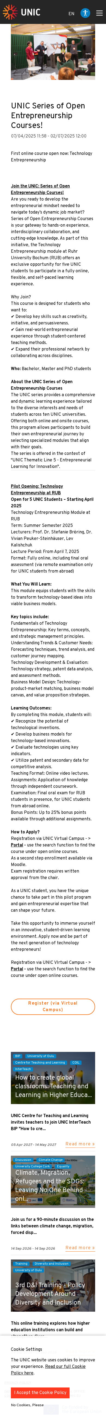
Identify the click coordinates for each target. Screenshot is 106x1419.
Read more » (80, 1144)
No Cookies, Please (27, 1405)
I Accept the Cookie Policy (40, 1393)
